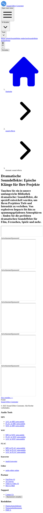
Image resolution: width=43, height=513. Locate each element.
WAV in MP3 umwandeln (15, 426)
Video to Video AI (12, 484)
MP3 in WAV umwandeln (15, 435)
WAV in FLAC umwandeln (16, 450)
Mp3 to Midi (10, 486)
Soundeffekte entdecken (19, 38)
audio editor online (12, 470)
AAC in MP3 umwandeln (15, 422)
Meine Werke (6, 38)
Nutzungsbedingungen (14, 508)
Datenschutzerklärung (13, 506)
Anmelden (5, 50)
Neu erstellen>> (7, 398)
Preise (8, 40)
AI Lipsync (10, 481)
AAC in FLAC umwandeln (16, 452)
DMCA (8, 510)
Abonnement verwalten (14, 497)
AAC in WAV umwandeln (15, 439)
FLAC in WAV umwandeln (16, 437)
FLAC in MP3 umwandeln (15, 424)
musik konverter (11, 461)
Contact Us (10, 495)
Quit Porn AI (10, 479)
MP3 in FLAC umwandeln (15, 448)
